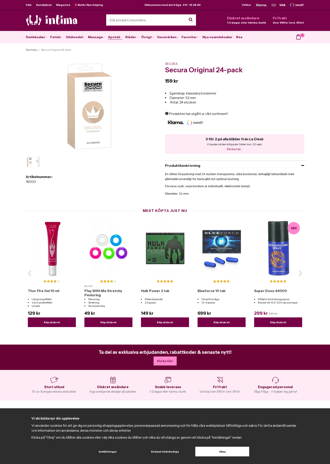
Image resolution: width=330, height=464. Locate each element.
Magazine (63, 5)
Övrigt (146, 37)
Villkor (246, 5)
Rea (239, 37)
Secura (171, 64)
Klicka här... (234, 149)
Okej (222, 451)
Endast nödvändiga (165, 451)
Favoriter (189, 37)
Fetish (55, 37)
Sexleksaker (35, 37)
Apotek (114, 37)
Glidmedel (74, 37)
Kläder (130, 37)
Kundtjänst (44, 5)
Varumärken (166, 37)
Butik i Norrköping (90, 5)
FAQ (29, 5)
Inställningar (108, 451)
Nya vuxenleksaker (217, 37)
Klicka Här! (165, 361)
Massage (95, 37)
